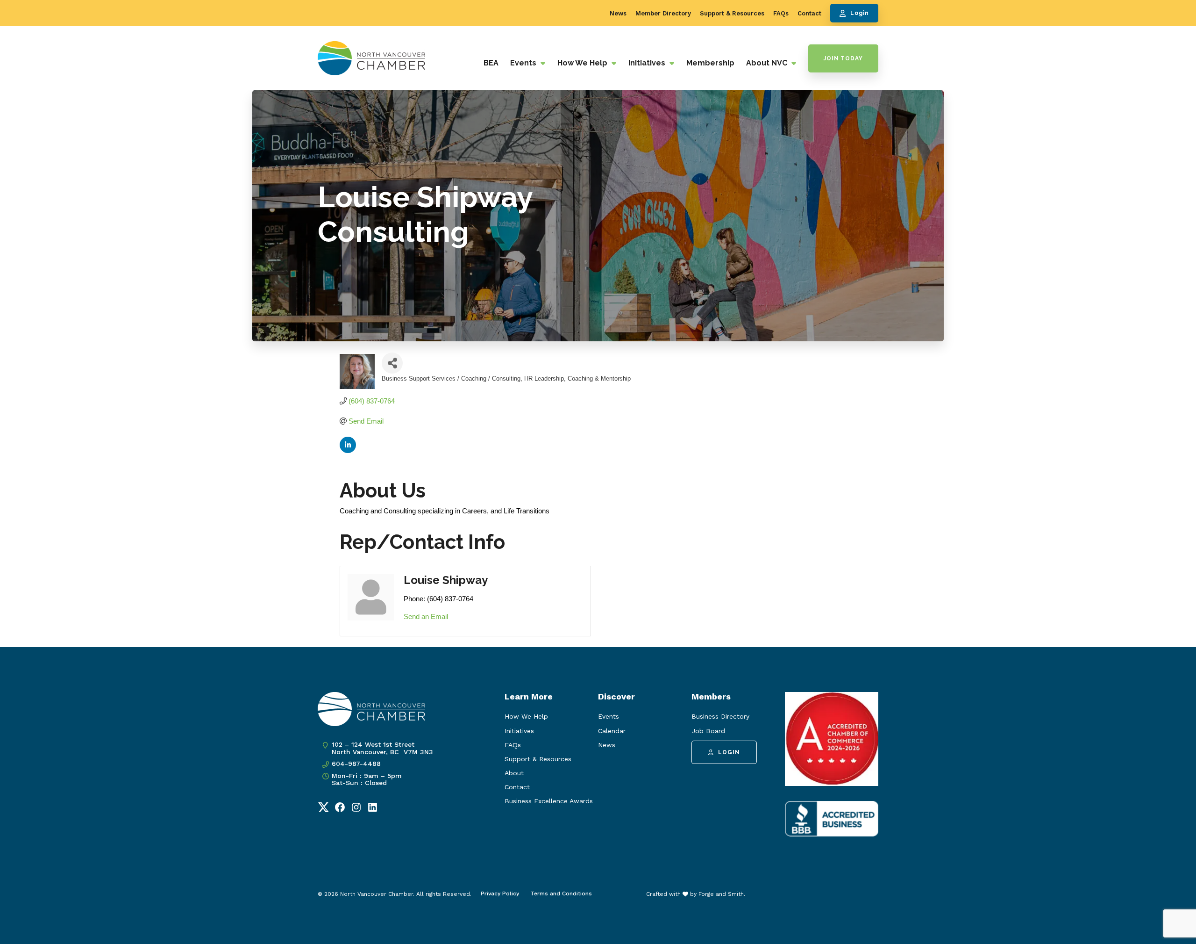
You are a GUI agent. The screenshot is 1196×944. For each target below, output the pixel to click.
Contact (809, 13)
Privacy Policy (500, 893)
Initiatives (647, 62)
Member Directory (663, 13)
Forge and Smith (721, 894)
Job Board (708, 731)
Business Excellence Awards (549, 801)
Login (859, 13)
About (514, 773)
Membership (710, 62)
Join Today (843, 58)
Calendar (612, 731)
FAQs (781, 13)
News (618, 13)
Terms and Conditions (561, 893)
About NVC (767, 62)
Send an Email (426, 616)
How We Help (583, 62)
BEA (491, 62)
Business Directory (720, 716)
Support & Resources (732, 13)
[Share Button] (392, 363)
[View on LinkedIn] (348, 450)
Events (524, 62)
